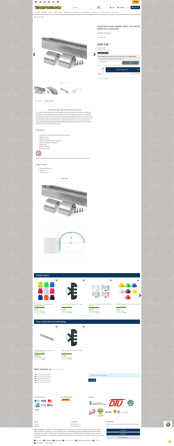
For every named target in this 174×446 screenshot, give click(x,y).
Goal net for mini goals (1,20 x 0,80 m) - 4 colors (100, 304)
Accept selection (123, 437)
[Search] (98, 7)
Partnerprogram (74, 424)
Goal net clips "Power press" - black (72, 304)
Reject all (123, 434)
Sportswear (76, 12)
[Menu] (171, 422)
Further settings (49, 443)
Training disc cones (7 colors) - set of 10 (127, 304)
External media (69, 440)
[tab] (38, 101)
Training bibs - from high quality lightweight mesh (43, 304)
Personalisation (85, 12)
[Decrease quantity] (103, 71)
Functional (40, 443)
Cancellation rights (75, 426)
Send (130, 62)
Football (37, 12)
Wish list (101, 74)
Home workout (58, 12)
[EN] (40, 2)
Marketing (58, 440)
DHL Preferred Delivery (84, 440)
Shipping (106, 78)
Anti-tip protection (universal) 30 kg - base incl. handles (45, 351)
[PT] (58, 2)
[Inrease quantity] (103, 68)
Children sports (105, 12)
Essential (39, 440)
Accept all (123, 430)
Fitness (50, 12)
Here (51, 168)
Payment (36, 424)
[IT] (49, 2)
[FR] (44, 2)
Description (38, 101)
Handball (43, 12)
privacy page (99, 435)
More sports (67, 12)
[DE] (36, 2)
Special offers (115, 12)
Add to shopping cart (122, 69)
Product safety (48, 101)
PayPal (97, 440)
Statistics (48, 440)
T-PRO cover (95, 12)
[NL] (53, 2)
